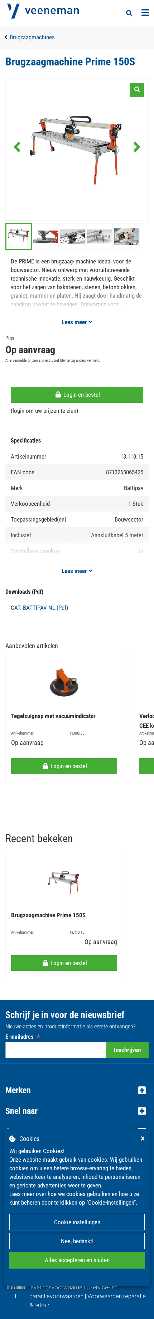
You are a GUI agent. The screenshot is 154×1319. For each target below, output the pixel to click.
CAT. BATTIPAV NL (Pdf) (39, 607)
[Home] (43, 11)
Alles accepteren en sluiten (77, 1260)
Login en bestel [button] (81, 394)
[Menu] (145, 12)
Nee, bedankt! (77, 1241)
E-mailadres (22, 1037)
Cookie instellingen (77, 1222)
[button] (77, 1090)
